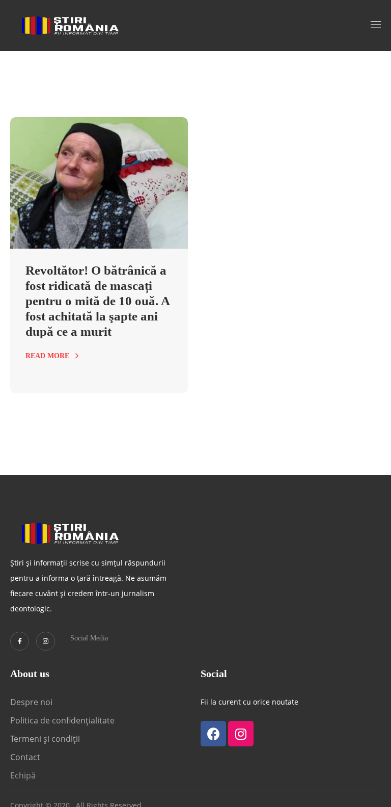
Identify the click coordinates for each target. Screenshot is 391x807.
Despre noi (31, 702)
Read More (47, 356)
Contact (26, 757)
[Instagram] (45, 641)
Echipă (23, 775)
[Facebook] (213, 733)
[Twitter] (19, 641)
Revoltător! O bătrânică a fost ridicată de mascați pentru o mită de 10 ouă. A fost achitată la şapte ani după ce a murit (97, 300)
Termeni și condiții (45, 738)
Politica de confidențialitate (62, 720)
